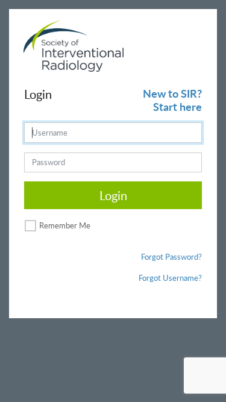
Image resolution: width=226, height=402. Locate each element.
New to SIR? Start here (172, 100)
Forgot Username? (170, 277)
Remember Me (64, 225)
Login (113, 195)
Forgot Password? (171, 256)
